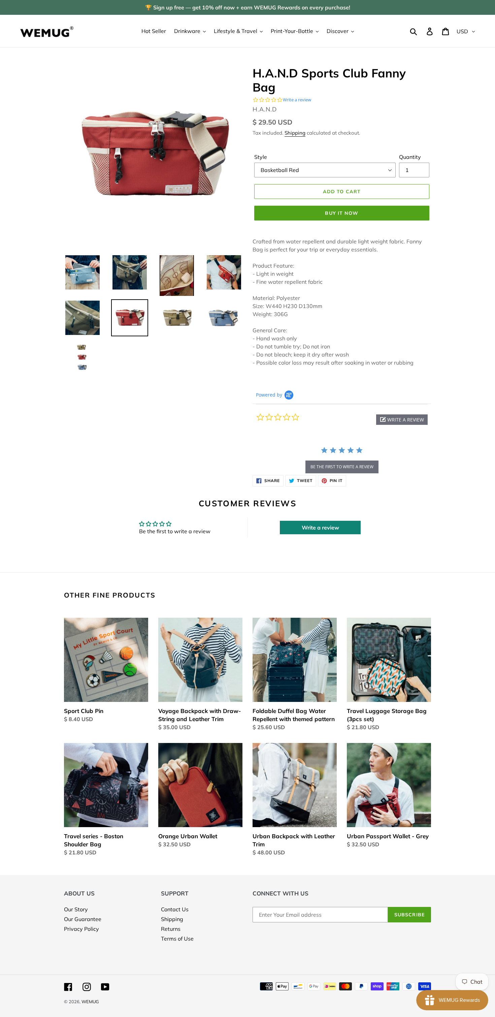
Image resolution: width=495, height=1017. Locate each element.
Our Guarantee (82, 919)
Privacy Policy (81, 928)
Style (260, 157)
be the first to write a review (341, 467)
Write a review (320, 527)
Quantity (410, 157)
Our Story (76, 909)
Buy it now (341, 213)
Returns (170, 928)
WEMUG (90, 1001)
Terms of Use (177, 938)
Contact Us (175, 909)
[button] (402, 419)
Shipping (295, 133)
